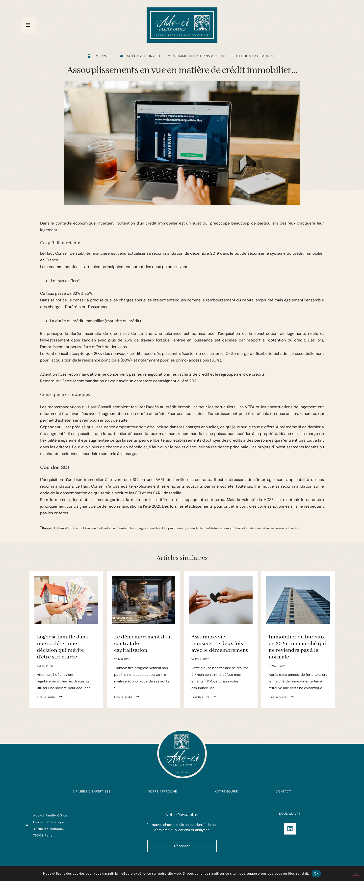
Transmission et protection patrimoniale (238, 56)
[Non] (356, 873)
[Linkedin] (290, 829)
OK (316, 873)
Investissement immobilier (173, 56)
